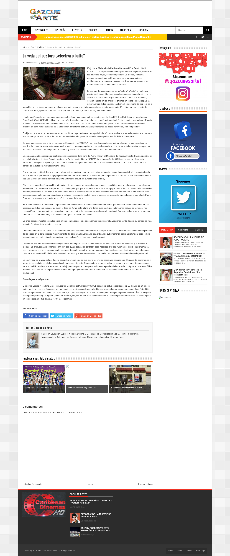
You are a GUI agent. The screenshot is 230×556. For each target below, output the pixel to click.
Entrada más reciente (32, 484)
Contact (189, 551)
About (179, 551)
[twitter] (202, 37)
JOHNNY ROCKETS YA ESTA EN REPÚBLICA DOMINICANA (95, 529)
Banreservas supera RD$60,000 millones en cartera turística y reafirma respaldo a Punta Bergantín (97, 37)
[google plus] (209, 37)
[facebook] (196, 37)
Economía (143, 30)
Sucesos (93, 30)
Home (170, 551)
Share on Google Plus (91, 316)
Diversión (60, 30)
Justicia (109, 30)
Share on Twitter (64, 316)
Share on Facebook (38, 316)
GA (66, 63)
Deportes (77, 30)
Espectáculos (41, 30)
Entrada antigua (145, 484)
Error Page (200, 551)
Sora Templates (39, 550)
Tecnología (125, 30)
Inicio (24, 30)
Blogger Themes (68, 550)
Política (71, 63)
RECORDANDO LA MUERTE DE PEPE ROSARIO (96, 515)
